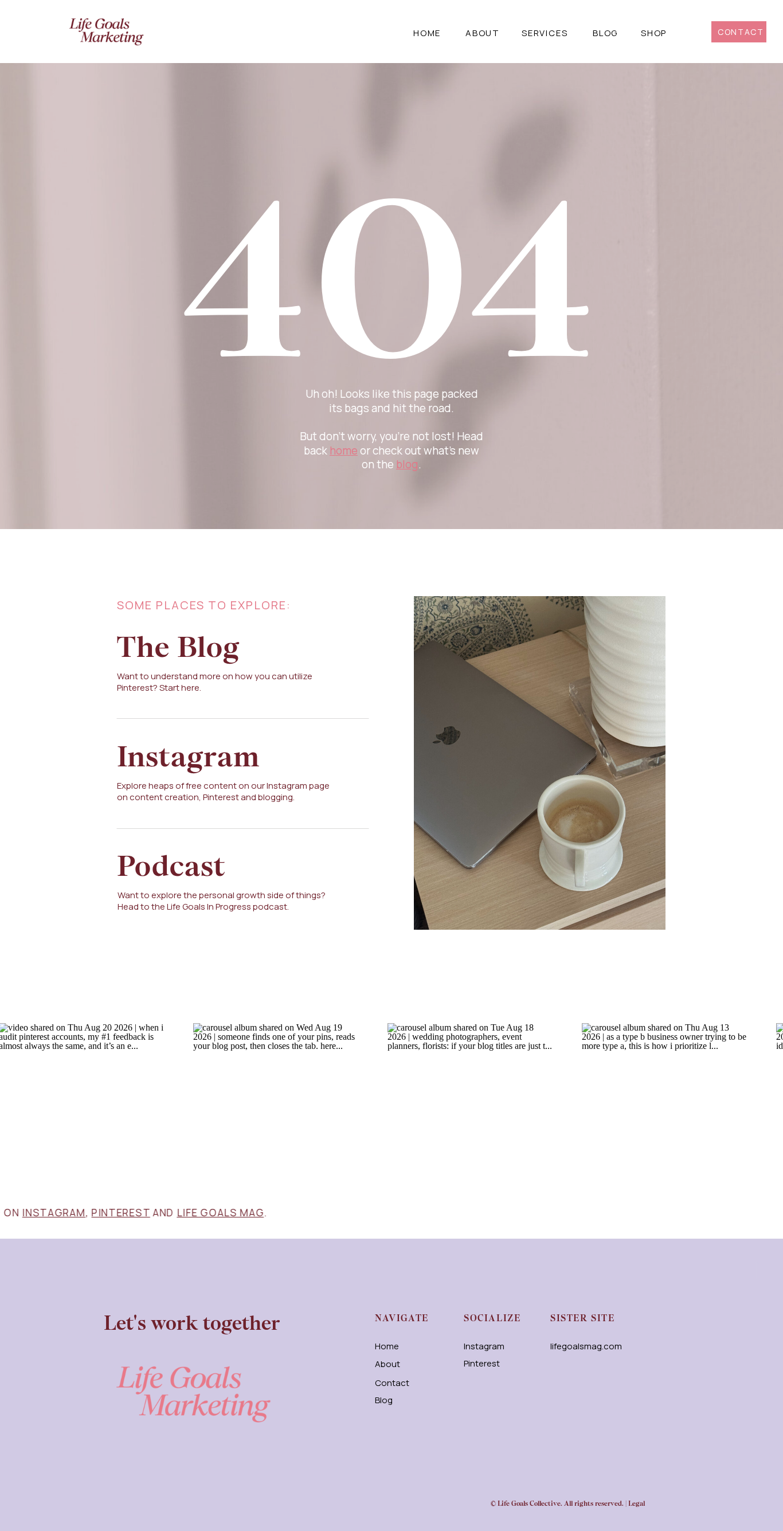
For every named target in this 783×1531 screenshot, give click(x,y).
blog (407, 464)
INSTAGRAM (111, 1212)
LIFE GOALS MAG (278, 1212)
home (344, 450)
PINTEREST (178, 1212)
